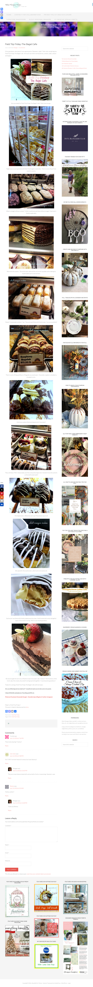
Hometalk (19, 697)
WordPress (64, 983)
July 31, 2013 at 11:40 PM (20, 803)
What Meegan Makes (16, 6)
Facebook (13, 697)
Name (7, 845)
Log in (69, 983)
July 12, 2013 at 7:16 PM (17, 738)
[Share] (1, 17)
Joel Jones (13, 754)
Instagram (50, 697)
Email (7, 853)
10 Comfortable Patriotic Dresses (70, 66)
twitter (44, 697)
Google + (25, 697)
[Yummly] (2, 497)
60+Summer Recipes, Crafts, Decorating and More (74, 68)
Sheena (12, 786)
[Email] (1, 14)
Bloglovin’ (39, 697)
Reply (6, 746)
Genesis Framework (48, 983)
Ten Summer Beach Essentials (69, 59)
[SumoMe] (2, 504)
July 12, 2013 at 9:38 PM (17, 756)
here (27, 707)
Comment (8, 825)
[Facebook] (1, 9)
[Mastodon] (1, 12)
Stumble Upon (32, 697)
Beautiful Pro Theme (37, 983)
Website (7, 861)
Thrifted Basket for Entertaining (69, 61)
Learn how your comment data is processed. (39, 874)
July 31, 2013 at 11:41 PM (20, 770)
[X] (2, 490)
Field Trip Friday (15, 715)
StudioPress (58, 983)
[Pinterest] (2, 493)
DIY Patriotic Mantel (67, 63)
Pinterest (8, 697)
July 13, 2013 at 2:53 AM (17, 788)
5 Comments (22, 47)
